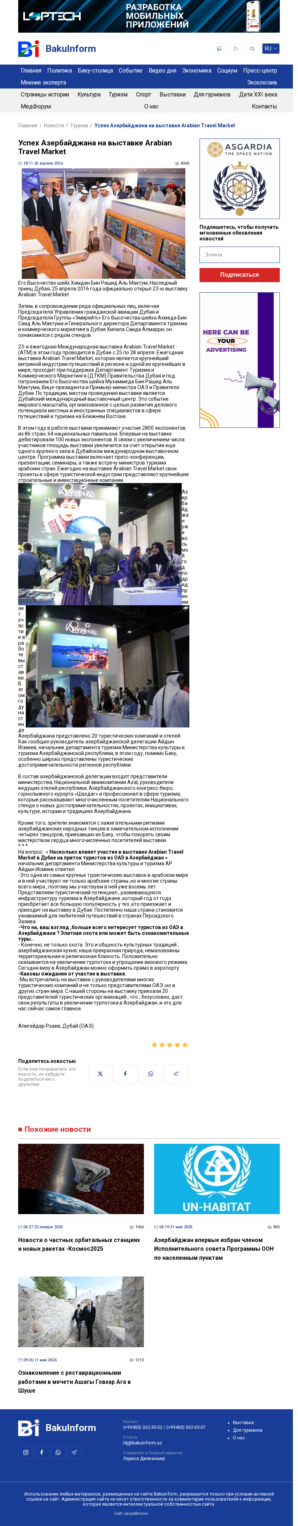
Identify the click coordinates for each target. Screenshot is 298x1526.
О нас (151, 106)
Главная (31, 70)
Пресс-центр (260, 70)
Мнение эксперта (43, 82)
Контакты (264, 106)
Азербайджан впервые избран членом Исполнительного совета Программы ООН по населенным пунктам (214, 1249)
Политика (59, 70)
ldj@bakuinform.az (142, 1442)
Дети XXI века (258, 94)
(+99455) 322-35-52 (142, 1427)
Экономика (197, 70)
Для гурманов (212, 94)
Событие (130, 70)
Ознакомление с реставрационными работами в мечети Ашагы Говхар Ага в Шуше (74, 1381)
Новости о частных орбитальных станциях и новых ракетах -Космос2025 (79, 1245)
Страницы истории (45, 94)
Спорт (143, 94)
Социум (227, 70)
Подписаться (239, 275)
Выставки (173, 94)
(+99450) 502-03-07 (186, 1427)
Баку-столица (95, 70)
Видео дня (162, 70)
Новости (54, 125)
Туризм (118, 94)
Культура (89, 94)
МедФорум (36, 106)
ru (268, 50)
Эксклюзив (262, 82)
